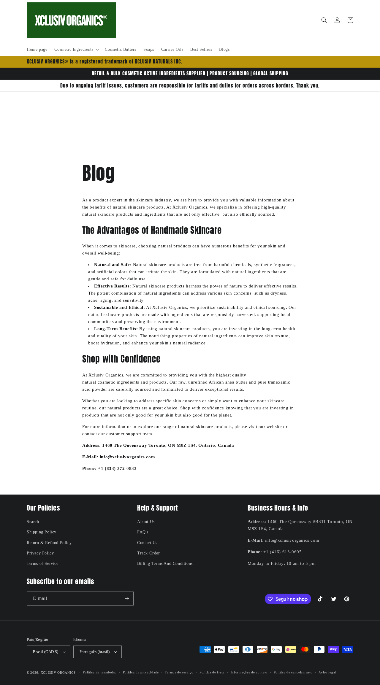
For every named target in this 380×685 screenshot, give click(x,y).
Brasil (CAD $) (45, 651)
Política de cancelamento (293, 672)
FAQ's (142, 532)
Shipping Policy (41, 532)
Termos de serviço (179, 672)
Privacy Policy (40, 553)
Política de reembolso (100, 672)
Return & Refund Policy (49, 543)
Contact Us (147, 543)
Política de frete (212, 672)
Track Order (148, 553)
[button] (76, 49)
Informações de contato (249, 672)
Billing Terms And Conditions (165, 563)
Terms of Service (42, 563)
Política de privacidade (141, 672)
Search (33, 521)
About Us (146, 521)
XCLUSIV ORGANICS (58, 672)
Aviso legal (327, 672)
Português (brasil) (95, 651)
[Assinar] (126, 598)
